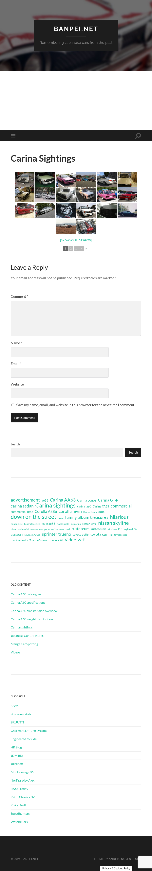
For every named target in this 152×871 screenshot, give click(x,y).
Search (15, 444)
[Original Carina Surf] (45, 210)
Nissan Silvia (89, 523)
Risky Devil (18, 805)
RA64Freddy (19, 788)
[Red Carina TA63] (86, 179)
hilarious (119, 516)
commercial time (22, 511)
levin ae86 (48, 523)
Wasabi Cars (19, 822)
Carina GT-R (108, 500)
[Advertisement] (76, 100)
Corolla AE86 (46, 511)
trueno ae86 (55, 540)
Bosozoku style (21, 714)
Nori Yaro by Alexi (23, 780)
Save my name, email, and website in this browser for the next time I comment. (75, 405)
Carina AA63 (63, 499)
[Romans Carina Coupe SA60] (24, 179)
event (61, 518)
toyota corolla (19, 540)
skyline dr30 (130, 529)
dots (101, 511)
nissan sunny (36, 529)
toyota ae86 (81, 534)
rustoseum (80, 529)
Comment (19, 296)
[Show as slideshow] (76, 240)
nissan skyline (113, 522)
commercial (121, 506)
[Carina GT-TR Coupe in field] (66, 226)
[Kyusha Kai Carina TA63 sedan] (86, 210)
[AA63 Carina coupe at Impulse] (45, 179)
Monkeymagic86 (22, 772)
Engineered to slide (24, 739)
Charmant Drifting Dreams (29, 730)
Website (17, 384)
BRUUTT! (17, 722)
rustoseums (98, 529)
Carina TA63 (101, 506)
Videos (15, 652)
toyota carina (101, 534)
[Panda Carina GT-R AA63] (107, 179)
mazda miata (63, 524)
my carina (76, 523)
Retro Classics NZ (23, 797)
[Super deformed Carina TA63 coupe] (45, 194)
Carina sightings (55, 505)
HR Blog (16, 747)
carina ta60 (84, 506)
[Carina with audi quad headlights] (127, 179)
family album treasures (86, 517)
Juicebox (17, 763)
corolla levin (70, 511)
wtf (81, 539)
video (70, 539)
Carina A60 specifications (28, 602)
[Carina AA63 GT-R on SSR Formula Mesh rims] (86, 194)
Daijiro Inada (90, 511)
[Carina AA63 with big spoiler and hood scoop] (127, 210)
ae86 (45, 500)
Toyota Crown (38, 540)
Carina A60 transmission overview (34, 611)
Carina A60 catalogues (26, 594)
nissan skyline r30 (20, 529)
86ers (14, 706)
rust (68, 529)
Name (16, 343)
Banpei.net (76, 29)
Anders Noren (120, 858)
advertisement (25, 500)
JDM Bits (17, 755)
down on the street (33, 516)
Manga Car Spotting (24, 644)
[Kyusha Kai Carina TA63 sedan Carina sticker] (66, 210)
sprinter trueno (56, 534)
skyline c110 (115, 529)
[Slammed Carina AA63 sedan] (127, 194)
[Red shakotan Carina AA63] (24, 210)
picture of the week (54, 529)
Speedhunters (20, 813)
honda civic (17, 523)
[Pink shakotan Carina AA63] (66, 179)
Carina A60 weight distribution (32, 619)
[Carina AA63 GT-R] (66, 194)
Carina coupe (86, 500)
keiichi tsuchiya (32, 523)
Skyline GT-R (17, 534)
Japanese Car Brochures (27, 635)
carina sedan (22, 506)
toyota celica (120, 534)
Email (16, 363)
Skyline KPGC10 (32, 534)
